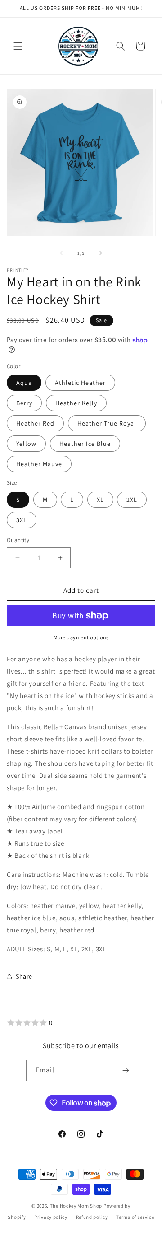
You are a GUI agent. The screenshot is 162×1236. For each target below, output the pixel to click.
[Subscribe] (126, 1070)
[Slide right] (101, 253)
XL (100, 500)
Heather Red (35, 423)
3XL (21, 520)
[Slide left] (61, 253)
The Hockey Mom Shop (76, 1206)
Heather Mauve (39, 464)
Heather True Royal (106, 423)
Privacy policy (51, 1217)
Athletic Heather (80, 383)
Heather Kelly (76, 403)
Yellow (26, 444)
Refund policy (92, 1217)
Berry (24, 403)
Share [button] (24, 976)
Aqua (24, 383)
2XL (131, 500)
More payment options (81, 637)
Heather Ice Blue (85, 444)
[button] (18, 46)
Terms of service (135, 1217)
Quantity (18, 540)
